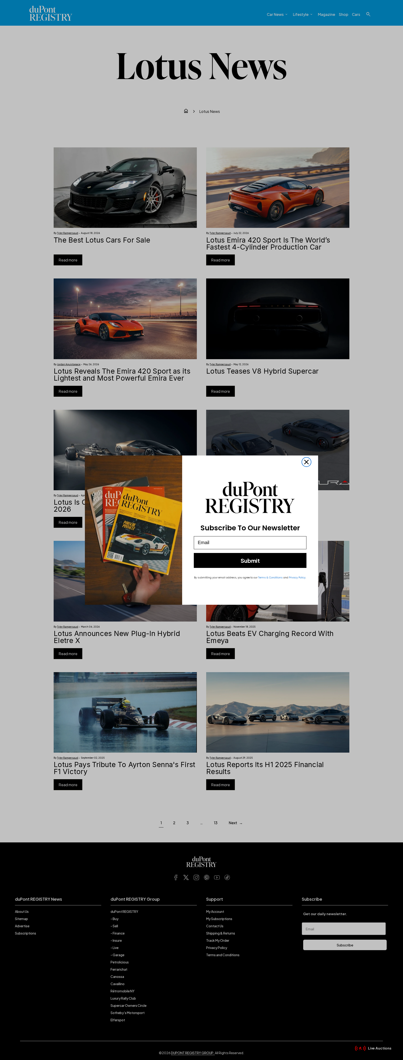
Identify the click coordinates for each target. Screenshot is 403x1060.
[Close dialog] (306, 462)
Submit (250, 560)
